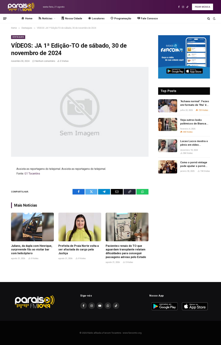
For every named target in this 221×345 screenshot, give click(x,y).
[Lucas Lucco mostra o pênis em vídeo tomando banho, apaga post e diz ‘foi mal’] (167, 145)
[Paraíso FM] (21, 7)
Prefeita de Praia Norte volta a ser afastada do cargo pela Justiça (78, 249)
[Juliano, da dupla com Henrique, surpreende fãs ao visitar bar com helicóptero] (32, 227)
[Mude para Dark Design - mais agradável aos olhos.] (214, 18)
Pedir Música (202, 7)
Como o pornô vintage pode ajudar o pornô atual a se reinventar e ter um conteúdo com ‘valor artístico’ (194, 164)
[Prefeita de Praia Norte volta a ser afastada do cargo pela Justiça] (79, 227)
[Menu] (5, 18)
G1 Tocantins (32, 173)
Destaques (18, 37)
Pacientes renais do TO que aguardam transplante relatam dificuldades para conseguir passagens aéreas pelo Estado (126, 251)
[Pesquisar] (209, 18)
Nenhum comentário (45, 61)
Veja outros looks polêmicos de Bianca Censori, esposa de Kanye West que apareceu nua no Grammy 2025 (193, 122)
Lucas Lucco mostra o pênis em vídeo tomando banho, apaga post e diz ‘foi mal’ (194, 143)
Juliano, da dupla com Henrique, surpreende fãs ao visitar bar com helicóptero (31, 249)
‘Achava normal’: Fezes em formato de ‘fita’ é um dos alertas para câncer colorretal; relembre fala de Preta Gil (194, 103)
